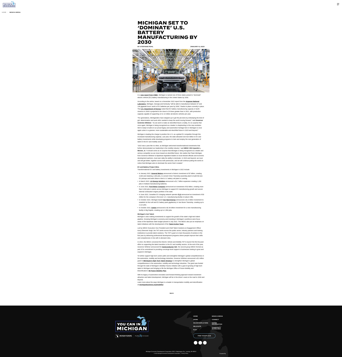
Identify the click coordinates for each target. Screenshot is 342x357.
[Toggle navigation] (338, 4)
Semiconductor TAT (169, 247)
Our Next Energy (169, 200)
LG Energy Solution (157, 181)
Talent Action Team (176, 224)
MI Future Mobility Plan (157, 271)
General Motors (157, 173)
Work (195, 319)
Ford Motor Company (157, 187)
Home (4, 12)
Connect (215, 319)
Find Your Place (204, 335)
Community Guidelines (216, 328)
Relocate (197, 326)
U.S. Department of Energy (151, 109)
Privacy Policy (184, 353)
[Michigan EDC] (124, 336)
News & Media (14, 12)
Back (171, 293)
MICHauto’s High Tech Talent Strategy (157, 261)
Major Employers (200, 323)
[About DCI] (228, 354)
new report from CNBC (149, 95)
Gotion (153, 208)
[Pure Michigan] (141, 335)
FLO (179, 194)
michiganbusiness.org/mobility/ (151, 285)
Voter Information (217, 323)
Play (195, 329)
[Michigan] (9, 4)
